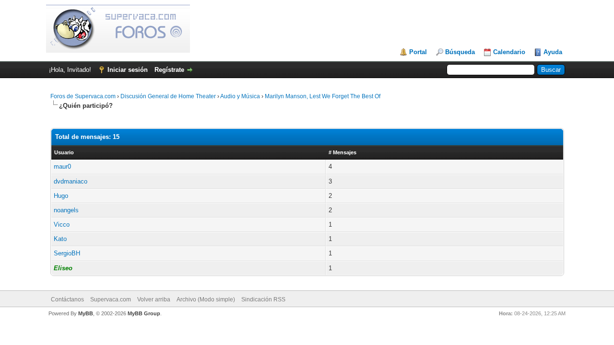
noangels (66, 210)
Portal (418, 52)
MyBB (85, 313)
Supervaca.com (110, 299)
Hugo (61, 195)
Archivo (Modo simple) (206, 299)
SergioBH (67, 253)
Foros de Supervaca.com (83, 96)
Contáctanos (67, 299)
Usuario (64, 152)
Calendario (509, 52)
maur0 (62, 166)
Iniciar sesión (127, 69)
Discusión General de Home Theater (168, 96)
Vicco (62, 224)
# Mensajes (342, 152)
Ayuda (552, 52)
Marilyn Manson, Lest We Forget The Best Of (322, 96)
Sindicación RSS (263, 299)
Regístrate (169, 69)
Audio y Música (240, 96)
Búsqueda (460, 52)
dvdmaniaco (70, 181)
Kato (60, 238)
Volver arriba (153, 299)
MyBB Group (144, 313)
